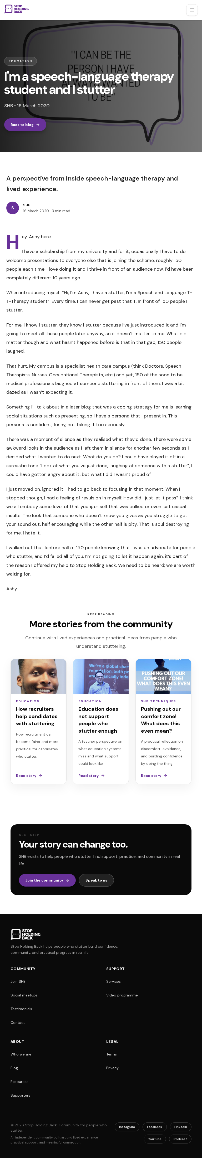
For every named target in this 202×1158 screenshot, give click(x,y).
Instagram (127, 1127)
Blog (14, 1067)
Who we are (21, 1054)
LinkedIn (180, 1127)
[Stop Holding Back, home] (16, 9)
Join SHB (18, 981)
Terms (111, 1054)
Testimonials (21, 1008)
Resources (19, 1081)
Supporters (20, 1095)
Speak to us (96, 880)
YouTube (154, 1139)
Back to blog (22, 124)
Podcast (180, 1139)
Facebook (154, 1127)
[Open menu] (192, 10)
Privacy (112, 1067)
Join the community (44, 880)
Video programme (122, 995)
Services (113, 981)
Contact (18, 1022)
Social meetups (24, 995)
